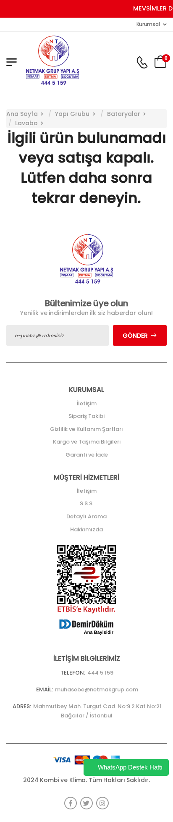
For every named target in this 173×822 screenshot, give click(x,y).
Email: (44, 689)
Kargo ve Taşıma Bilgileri (87, 442)
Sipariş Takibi (86, 416)
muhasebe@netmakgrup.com (96, 689)
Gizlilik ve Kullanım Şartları (86, 429)
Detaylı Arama (86, 516)
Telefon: (72, 673)
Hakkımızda (86, 529)
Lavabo (26, 123)
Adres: (22, 706)
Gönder (135, 335)
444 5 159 (100, 673)
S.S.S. (87, 503)
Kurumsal (148, 24)
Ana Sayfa (22, 114)
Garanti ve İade (87, 455)
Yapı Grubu (72, 114)
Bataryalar (123, 114)
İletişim (87, 403)
